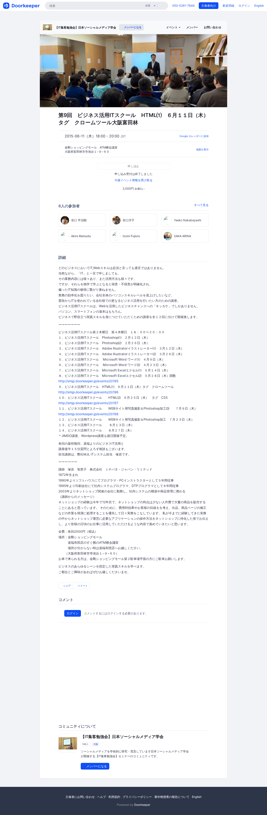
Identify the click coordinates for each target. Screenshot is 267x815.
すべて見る (201, 205)
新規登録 (228, 5)
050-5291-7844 (183, 5)
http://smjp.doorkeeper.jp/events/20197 (88, 403)
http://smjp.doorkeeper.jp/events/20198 (88, 414)
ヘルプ (101, 797)
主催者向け (208, 5)
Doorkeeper (142, 804)
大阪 (95, 744)
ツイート (82, 585)
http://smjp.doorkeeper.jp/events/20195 (88, 381)
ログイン (244, 5)
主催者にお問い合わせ (80, 797)
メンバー (192, 27)
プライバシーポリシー (137, 797)
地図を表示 (202, 149)
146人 (85, 744)
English (259, 5)
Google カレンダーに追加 (194, 136)
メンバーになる (132, 27)
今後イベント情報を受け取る (133, 180)
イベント (172, 27)
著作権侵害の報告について (171, 797)
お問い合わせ (212, 27)
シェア (67, 585)
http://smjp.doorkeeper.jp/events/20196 (90, 392)
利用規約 (114, 797)
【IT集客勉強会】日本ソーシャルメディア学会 (85, 27)
